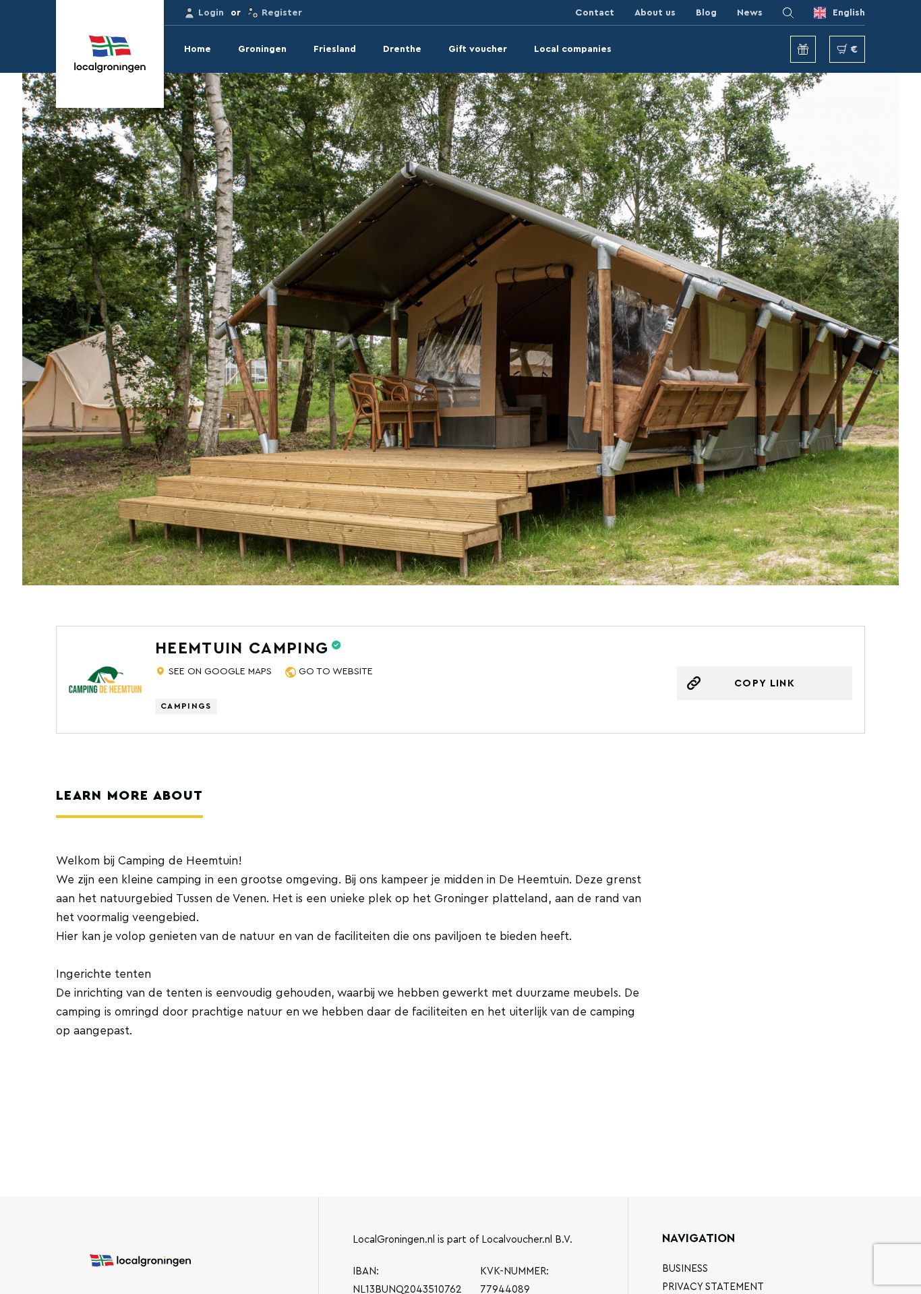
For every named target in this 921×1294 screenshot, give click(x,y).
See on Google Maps (220, 671)
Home (197, 49)
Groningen (262, 49)
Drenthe (402, 49)
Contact (594, 13)
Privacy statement (713, 1287)
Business (685, 1269)
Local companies (573, 49)
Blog (706, 13)
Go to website (336, 671)
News (750, 13)
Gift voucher (477, 49)
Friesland (335, 49)
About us (655, 13)
